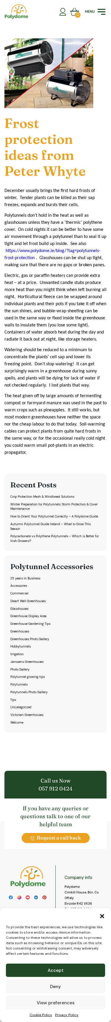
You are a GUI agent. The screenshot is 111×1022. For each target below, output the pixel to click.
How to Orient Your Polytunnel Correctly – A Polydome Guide (54, 516)
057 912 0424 (55, 788)
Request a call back (59, 838)
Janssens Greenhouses (27, 662)
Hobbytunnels (20, 646)
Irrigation (17, 654)
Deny (55, 987)
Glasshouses (19, 609)
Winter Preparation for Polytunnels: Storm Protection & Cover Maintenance (54, 506)
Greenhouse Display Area (28, 616)
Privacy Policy (66, 1015)
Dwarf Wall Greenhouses (28, 601)
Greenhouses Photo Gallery (29, 639)
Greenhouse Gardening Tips (30, 624)
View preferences (56, 1003)
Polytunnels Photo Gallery (29, 692)
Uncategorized (20, 707)
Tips (13, 700)
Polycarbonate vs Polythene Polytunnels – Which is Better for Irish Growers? (54, 538)
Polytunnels (19, 684)
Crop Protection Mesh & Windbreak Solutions (42, 497)
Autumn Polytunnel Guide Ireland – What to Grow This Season (50, 526)
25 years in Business (25, 578)
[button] (102, 916)
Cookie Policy (41, 1015)
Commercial (19, 593)
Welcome (16, 722)
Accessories (18, 586)
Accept (56, 970)
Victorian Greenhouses (26, 715)
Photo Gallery (20, 669)
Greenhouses (19, 631)
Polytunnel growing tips (27, 677)
